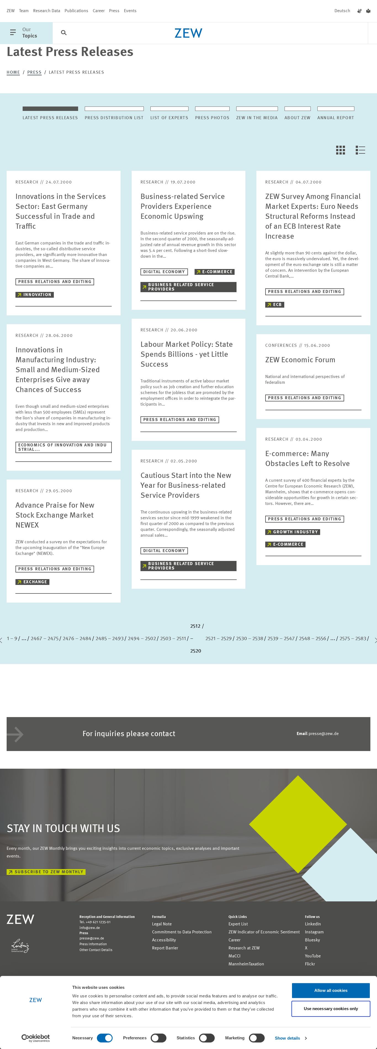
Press (114, 11)
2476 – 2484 (77, 638)
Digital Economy (164, 272)
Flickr (310, 964)
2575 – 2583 (352, 638)
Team (24, 11)
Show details (287, 1038)
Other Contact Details (95, 950)
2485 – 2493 (109, 638)
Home (13, 72)
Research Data (46, 11)
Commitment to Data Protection (182, 932)
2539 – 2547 (281, 638)
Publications (76, 11)
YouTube (313, 956)
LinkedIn (313, 924)
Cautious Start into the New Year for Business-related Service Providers (185, 486)
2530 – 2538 (249, 638)
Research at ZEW (244, 948)
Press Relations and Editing (54, 282)
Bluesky (312, 940)
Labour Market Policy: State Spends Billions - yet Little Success (186, 355)
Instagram (314, 932)
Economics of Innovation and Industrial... (62, 447)
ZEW (11, 11)
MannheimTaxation (246, 964)
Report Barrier (165, 948)
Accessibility (164, 940)
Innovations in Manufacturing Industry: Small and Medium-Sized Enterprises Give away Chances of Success (57, 370)
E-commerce (217, 272)
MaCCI (234, 956)
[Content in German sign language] (359, 11)
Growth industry (295, 532)
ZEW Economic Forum (300, 360)
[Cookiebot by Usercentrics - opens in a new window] (36, 1038)
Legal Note (162, 924)
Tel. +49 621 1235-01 (94, 922)
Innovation (37, 295)
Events (130, 11)
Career (99, 11)
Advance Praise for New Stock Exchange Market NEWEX (54, 515)
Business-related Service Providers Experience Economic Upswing (182, 207)
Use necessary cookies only (331, 1008)
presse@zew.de (318, 734)
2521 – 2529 (218, 638)
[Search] (64, 33)
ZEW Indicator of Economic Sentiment (264, 932)
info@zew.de (89, 928)
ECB (277, 305)
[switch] (158, 1038)
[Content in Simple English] (368, 11)
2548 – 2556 (312, 638)
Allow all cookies (330, 990)
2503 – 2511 (173, 638)
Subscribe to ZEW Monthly (49, 872)
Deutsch (342, 11)
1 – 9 (12, 638)
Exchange (35, 582)
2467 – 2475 (45, 638)
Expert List (238, 924)
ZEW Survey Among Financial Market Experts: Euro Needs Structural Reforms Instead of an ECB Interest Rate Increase (313, 217)
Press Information (93, 944)
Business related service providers (181, 287)
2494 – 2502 (142, 638)
